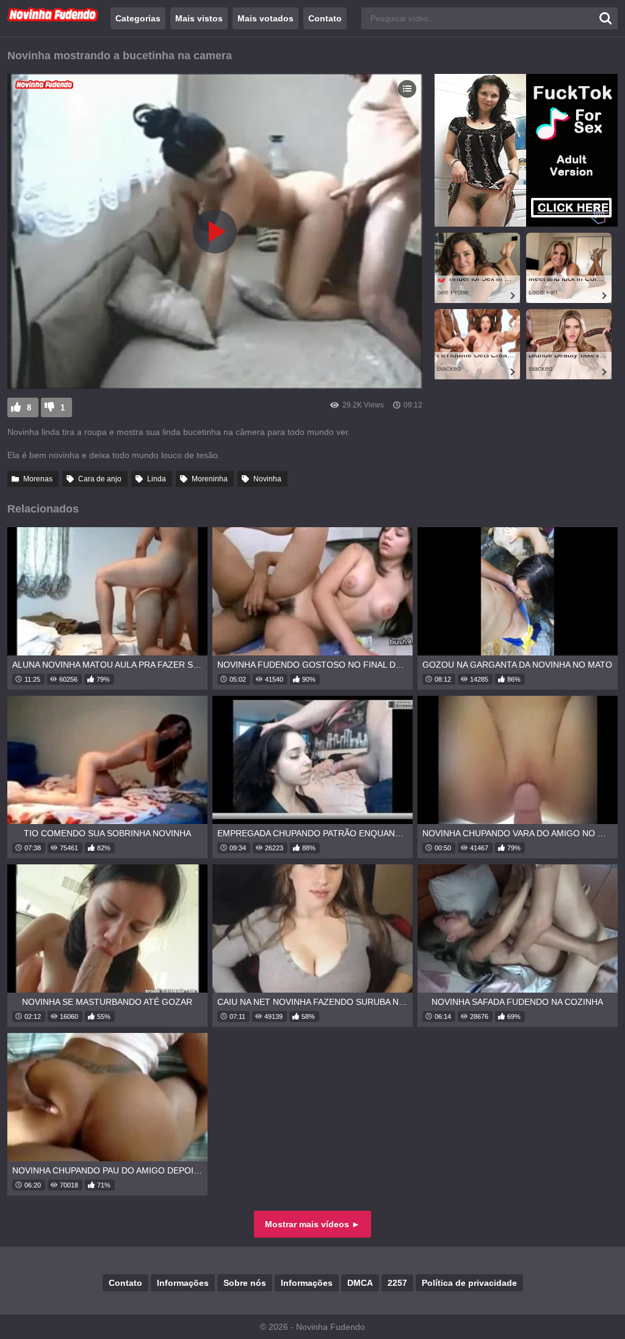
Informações (183, 1283)
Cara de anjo (99, 479)
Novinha (267, 479)
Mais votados (265, 18)
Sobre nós (244, 1283)
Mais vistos (199, 18)
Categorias (138, 18)
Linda (156, 479)
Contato (325, 18)
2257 (397, 1283)
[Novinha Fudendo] (53, 19)
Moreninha (210, 479)
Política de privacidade (469, 1283)
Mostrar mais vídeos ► (312, 1224)
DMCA (360, 1283)
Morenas (37, 479)
